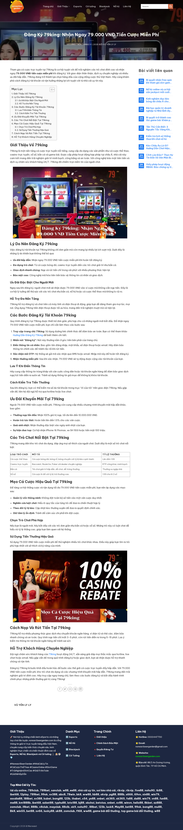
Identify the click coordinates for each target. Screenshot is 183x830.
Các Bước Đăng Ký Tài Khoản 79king (34, 107)
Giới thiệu (101, 737)
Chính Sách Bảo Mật (107, 743)
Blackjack (104, 6)
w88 (65, 790)
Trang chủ (48, 6)
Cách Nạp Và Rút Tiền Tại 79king (32, 133)
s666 (129, 794)
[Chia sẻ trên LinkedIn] (80, 689)
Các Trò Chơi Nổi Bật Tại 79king (31, 120)
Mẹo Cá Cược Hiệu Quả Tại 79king (32, 123)
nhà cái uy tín (86, 790)
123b (67, 798)
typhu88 (60, 802)
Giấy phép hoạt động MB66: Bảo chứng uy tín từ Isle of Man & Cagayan (159, 165)
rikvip (121, 790)
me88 (13, 802)
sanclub (56, 790)
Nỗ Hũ (72, 743)
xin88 (146, 794)
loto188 (72, 802)
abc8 (62, 794)
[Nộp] (170, 6)
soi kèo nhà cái (106, 790)
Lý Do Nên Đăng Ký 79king (28, 97)
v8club (43, 807)
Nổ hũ (23, 754)
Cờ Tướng (74, 755)
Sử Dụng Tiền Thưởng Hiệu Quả (34, 130)
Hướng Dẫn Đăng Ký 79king (28, 335)
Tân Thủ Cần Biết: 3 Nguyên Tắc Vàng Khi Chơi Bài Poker (158, 128)
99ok (44, 794)
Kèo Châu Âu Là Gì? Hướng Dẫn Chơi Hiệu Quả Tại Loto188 (157, 147)
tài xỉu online (18, 790)
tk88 (159, 790)
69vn (137, 794)
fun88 (163, 798)
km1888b (25, 802)
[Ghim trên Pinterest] (75, 689)
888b (121, 794)
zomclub (15, 807)
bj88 (81, 802)
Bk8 (12, 811)
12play (24, 794)
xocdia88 (16, 798)
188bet (28, 798)
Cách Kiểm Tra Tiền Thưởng (32, 113)
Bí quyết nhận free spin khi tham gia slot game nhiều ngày (159, 81)
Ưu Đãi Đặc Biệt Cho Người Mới (33, 100)
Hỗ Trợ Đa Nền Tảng (29, 103)
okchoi (90, 802)
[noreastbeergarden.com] (24, 6)
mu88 (158, 807)
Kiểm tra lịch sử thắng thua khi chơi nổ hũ (158, 137)
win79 (155, 794)
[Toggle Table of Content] (50, 89)
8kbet (148, 802)
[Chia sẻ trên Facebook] (59, 689)
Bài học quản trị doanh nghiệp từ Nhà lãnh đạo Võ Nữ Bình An (159, 109)
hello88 (138, 802)
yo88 (92, 798)
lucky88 (49, 811)
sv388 (53, 794)
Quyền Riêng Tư (104, 749)
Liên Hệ (127, 6)
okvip (104, 794)
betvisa (101, 802)
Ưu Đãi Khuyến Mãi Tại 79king (30, 116)
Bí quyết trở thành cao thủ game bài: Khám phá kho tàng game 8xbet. (159, 119)
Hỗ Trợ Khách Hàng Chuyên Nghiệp (33, 137)
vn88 (155, 798)
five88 (139, 790)
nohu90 (150, 790)
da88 (137, 798)
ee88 (73, 790)
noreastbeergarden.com (148, 756)
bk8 (78, 794)
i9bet (26, 807)
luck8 (109, 807)
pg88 (112, 794)
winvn (128, 802)
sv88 (119, 802)
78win (71, 794)
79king (52, 654)
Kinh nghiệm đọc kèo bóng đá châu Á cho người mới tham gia (157, 100)
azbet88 (47, 802)
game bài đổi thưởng (106, 811)
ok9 (73, 807)
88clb (65, 807)
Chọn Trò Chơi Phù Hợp (30, 127)
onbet (101, 798)
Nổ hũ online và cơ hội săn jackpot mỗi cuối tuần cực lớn (158, 91)
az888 (158, 802)
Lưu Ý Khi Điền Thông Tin (30, 110)
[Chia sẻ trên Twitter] (65, 689)
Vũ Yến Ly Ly (109, 44)
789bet (45, 790)
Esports (77, 6)
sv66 (39, 811)
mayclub (55, 807)
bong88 (58, 798)
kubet (47, 798)
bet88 (129, 807)
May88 (119, 807)
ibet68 (14, 794)
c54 (84, 798)
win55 (21, 811)
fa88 (129, 798)
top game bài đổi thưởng (137, 811)
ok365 (110, 798)
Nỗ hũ (116, 6)
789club (33, 790)
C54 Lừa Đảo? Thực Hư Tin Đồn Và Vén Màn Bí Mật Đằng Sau (159, 156)
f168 (79, 811)
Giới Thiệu (62, 6)
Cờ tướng (91, 6)
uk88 (59, 811)
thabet (76, 798)
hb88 (95, 794)
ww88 (87, 794)
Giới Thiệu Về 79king (24, 93)
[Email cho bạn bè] (70, 689)
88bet (93, 807)
